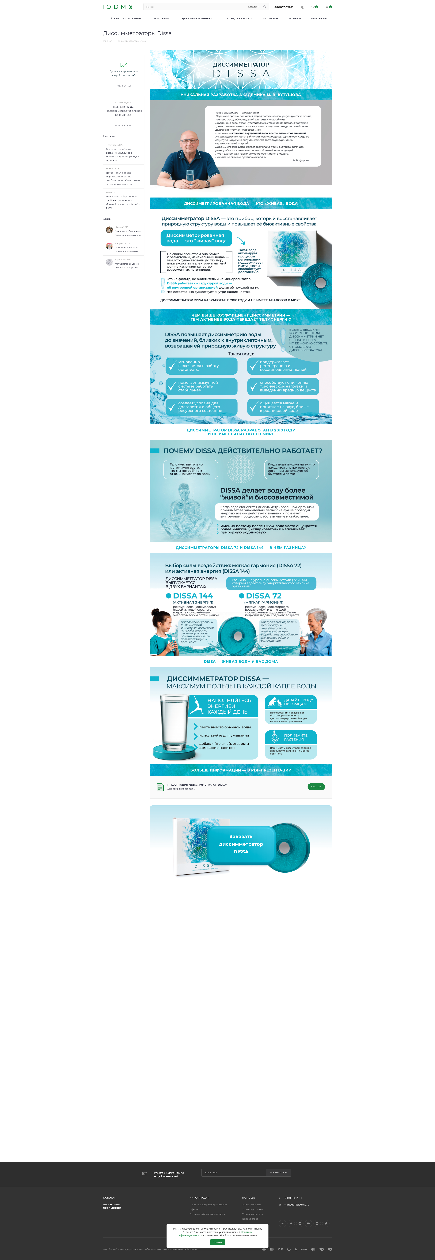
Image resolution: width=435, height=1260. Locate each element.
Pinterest (325, 1223)
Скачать (316, 786)
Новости (109, 136)
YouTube (299, 1223)
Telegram (291, 1223)
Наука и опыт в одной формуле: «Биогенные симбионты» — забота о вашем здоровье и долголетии (123, 178)
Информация (200, 1197)
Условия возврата (252, 1214)
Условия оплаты (251, 1204)
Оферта (194, 1209)
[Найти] (265, 6)
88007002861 (283, 7)
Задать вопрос (123, 125)
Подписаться (278, 1172)
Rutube (308, 1223)
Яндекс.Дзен (317, 1223)
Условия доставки (252, 1209)
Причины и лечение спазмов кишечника (126, 249)
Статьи (107, 218)
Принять (217, 1242)
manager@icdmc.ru (296, 1204)
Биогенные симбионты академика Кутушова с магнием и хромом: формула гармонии (122, 155)
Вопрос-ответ (250, 1218)
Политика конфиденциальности (208, 1204)
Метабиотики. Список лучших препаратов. (127, 265)
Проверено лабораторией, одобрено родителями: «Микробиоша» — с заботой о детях (123, 202)
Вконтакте (282, 1223)
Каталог (109, 1197)
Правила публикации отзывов (207, 1214)
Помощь (248, 1197)
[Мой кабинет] (302, 7)
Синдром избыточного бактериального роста (128, 233)
